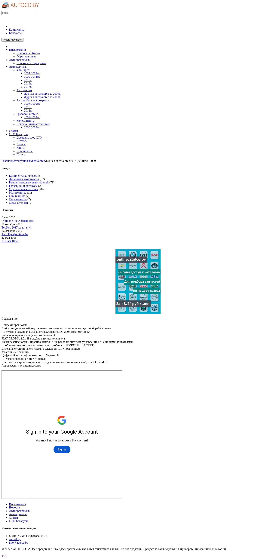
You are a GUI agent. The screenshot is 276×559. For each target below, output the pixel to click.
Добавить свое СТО (29, 137)
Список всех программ (31, 63)
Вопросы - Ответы (28, 53)
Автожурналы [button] (18, 66)
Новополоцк (25, 151)
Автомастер (24, 90)
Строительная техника (23, 189)
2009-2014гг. (32, 76)
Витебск (22, 141)
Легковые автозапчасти (24, 179)
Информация (17, 504)
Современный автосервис (33, 124)
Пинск (21, 154)
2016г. (28, 83)
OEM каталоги (18, 202)
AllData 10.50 (10, 241)
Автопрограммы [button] (19, 59)
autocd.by (15, 539)
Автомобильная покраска (33, 100)
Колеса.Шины (26, 120)
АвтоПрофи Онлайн (15, 234)
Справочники (18, 199)
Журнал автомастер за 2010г (42, 97)
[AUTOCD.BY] (20, 9)
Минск (21, 147)
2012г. (28, 110)
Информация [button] (17, 49)
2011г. (28, 107)
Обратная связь (26, 56)
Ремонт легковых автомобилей (29, 182)
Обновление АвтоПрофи (18, 220)
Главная (7, 160)
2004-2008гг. (32, 73)
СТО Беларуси (18, 521)
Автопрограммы (19, 510)
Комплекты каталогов (23, 175)
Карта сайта (16, 29)
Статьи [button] (13, 130)
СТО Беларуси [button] (18, 134)
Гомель (21, 144)
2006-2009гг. (32, 103)
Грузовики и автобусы (23, 185)
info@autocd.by (18, 542)
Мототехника (17, 192)
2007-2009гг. (32, 117)
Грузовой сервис (27, 113)
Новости (14, 507)
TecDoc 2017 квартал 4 (16, 227)
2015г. (28, 80)
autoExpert (23, 70)
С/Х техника (17, 196)
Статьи (13, 517)
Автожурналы (21, 160)
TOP (4, 555)
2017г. (28, 86)
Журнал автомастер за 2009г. (42, 93)
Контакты (15, 33)
